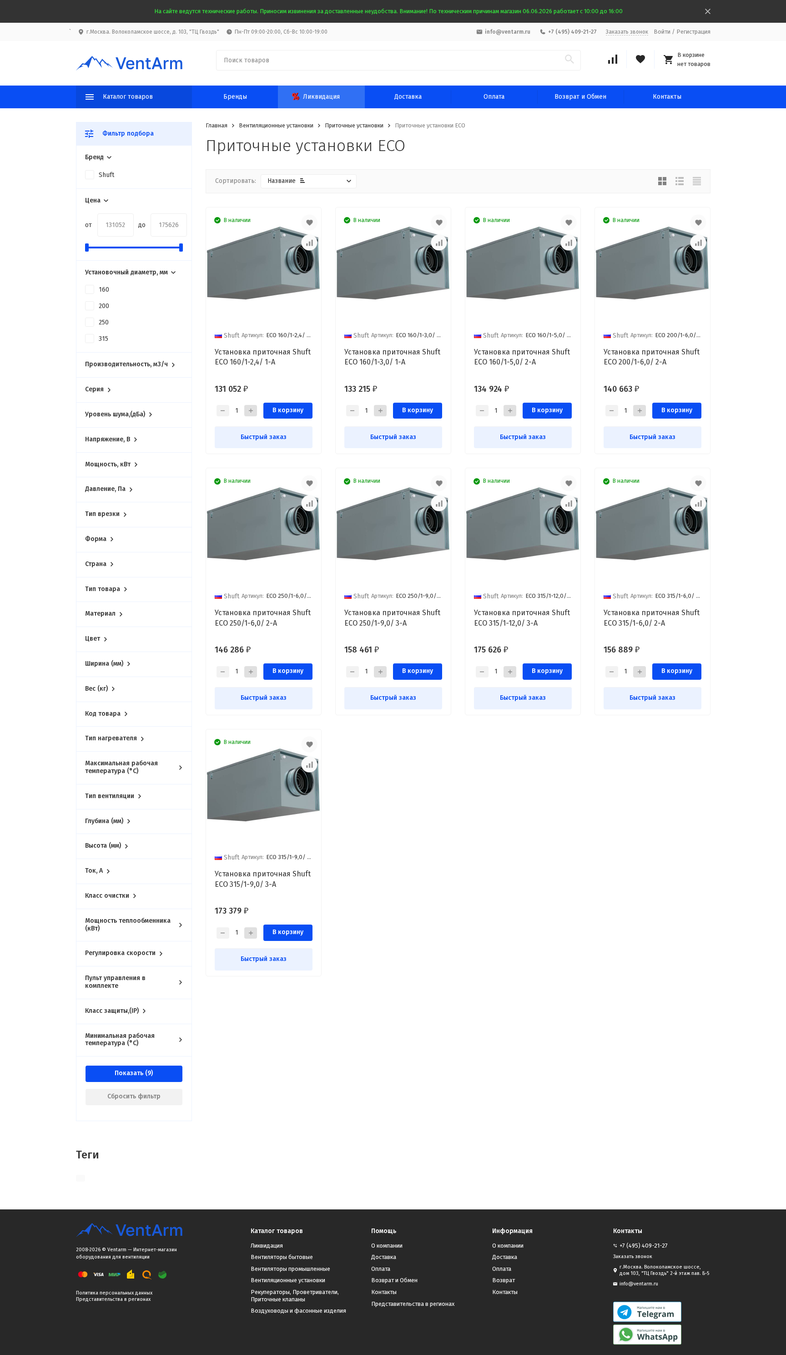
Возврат (503, 1280)
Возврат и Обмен (580, 97)
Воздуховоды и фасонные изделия (298, 1310)
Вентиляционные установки (276, 125)
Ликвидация (321, 97)
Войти (662, 31)
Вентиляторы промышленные (290, 1268)
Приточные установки (354, 125)
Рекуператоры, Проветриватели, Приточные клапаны (295, 1296)
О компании (387, 1245)
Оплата (494, 97)
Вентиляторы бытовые (282, 1257)
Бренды (235, 97)
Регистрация (693, 31)
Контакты (667, 97)
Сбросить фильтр (134, 1096)
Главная (216, 125)
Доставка (408, 97)
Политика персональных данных (114, 1293)
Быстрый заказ (264, 437)
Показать (129, 1073)
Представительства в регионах (113, 1299)
